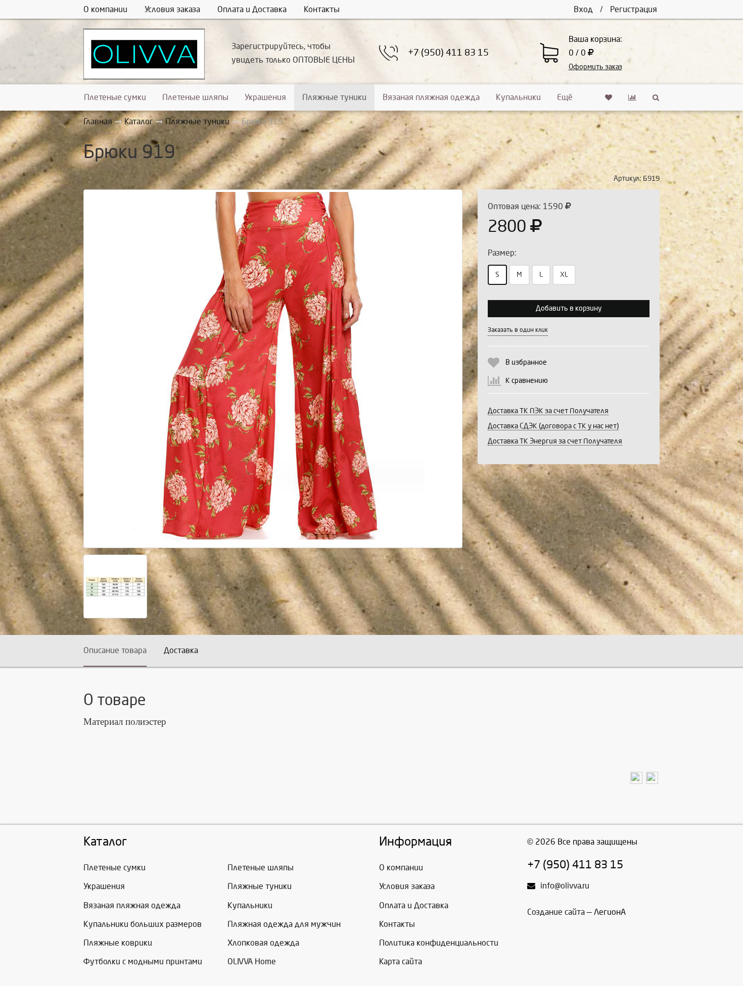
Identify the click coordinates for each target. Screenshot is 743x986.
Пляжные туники (334, 97)
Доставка (181, 650)
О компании (105, 9)
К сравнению (526, 380)
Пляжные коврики (117, 943)
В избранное (526, 362)
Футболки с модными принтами (142, 961)
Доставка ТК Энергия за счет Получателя (555, 441)
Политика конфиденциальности (438, 943)
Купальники (518, 97)
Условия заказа (172, 9)
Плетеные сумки (115, 97)
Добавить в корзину (568, 308)
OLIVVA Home (251, 961)
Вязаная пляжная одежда (431, 97)
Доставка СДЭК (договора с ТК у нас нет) (553, 426)
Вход (583, 9)
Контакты (322, 9)
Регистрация (633, 9)
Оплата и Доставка (252, 9)
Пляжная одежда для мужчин (284, 924)
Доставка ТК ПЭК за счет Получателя (548, 411)
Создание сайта (556, 912)
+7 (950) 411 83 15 (448, 53)
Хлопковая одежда (263, 943)
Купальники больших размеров (142, 924)
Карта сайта (400, 961)
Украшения (265, 97)
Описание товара (115, 650)
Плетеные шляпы (195, 97)
